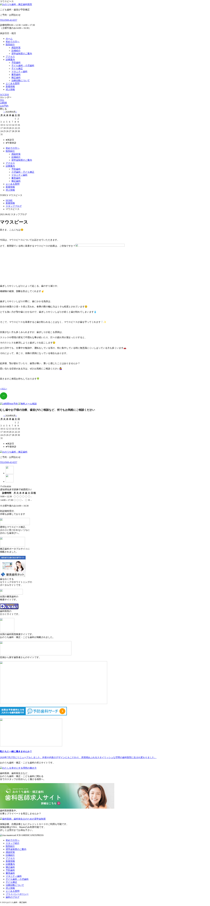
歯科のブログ (12, 897)
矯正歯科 (16, 77)
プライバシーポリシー (17, 894)
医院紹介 (10, 44)
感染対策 (16, 47)
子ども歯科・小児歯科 (22, 65)
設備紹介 (16, 50)
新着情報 (10, 86)
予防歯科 (16, 62)
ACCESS (4, 94)
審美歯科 (16, 74)
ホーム (9, 38)
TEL (2, 100)
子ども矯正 (17, 68)
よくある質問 (12, 83)
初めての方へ (12, 41)
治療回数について (20, 80)
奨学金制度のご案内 (21, 53)
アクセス (10, 56)
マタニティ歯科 (19, 71)
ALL (3, 388)
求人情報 (10, 89)
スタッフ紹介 (12, 843)
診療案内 (10, 59)
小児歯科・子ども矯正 (22, 172)
